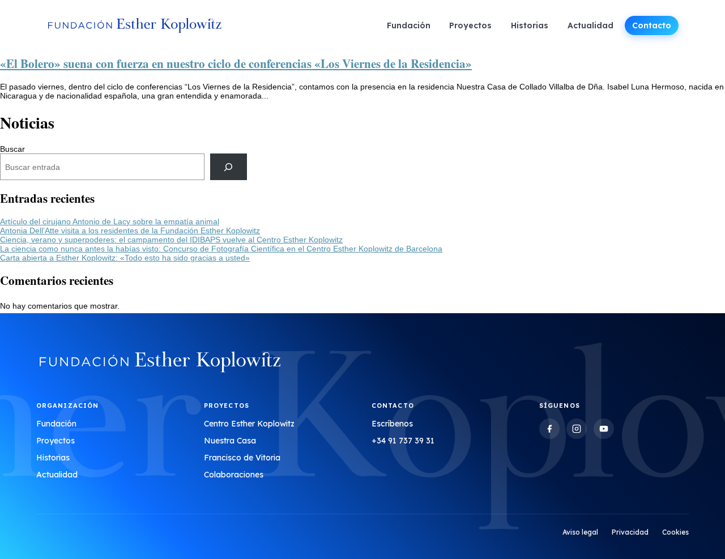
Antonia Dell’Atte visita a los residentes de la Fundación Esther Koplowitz (130, 230)
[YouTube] (604, 429)
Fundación (408, 25)
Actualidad (590, 25)
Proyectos (470, 25)
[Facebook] (549, 429)
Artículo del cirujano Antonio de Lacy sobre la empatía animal (109, 221)
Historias (529, 25)
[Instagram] (576, 429)
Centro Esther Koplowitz (249, 424)
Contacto (651, 25)
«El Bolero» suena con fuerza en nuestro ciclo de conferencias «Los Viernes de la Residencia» (236, 63)
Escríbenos (392, 424)
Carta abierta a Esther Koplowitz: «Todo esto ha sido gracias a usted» (125, 257)
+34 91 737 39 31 (403, 441)
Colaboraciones (233, 475)
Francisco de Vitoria (242, 458)
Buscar (12, 148)
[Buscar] (228, 166)
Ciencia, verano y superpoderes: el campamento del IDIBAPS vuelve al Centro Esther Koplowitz (171, 239)
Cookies (675, 532)
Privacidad (630, 532)
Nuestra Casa (230, 441)
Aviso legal (580, 532)
